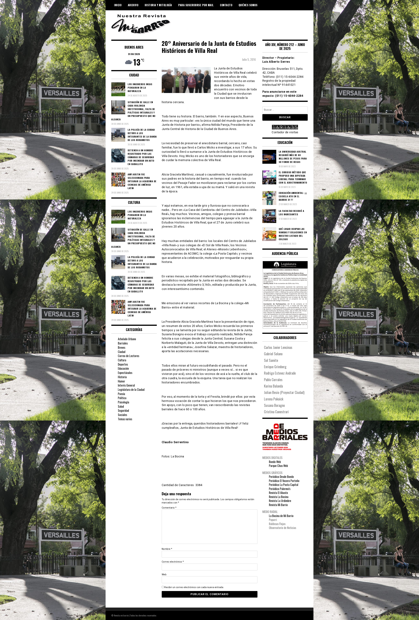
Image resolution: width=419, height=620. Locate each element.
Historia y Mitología (158, 5)
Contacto (226, 5)
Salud (121, 406)
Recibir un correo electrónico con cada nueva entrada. (194, 587)
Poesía (121, 394)
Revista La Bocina (278, 497)
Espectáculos (125, 372)
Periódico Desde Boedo (281, 476)
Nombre (167, 549)
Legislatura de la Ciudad (131, 389)
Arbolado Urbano (127, 339)
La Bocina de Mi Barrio (281, 516)
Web (164, 574)
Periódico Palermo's (279, 489)
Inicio (117, 5)
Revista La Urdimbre (280, 501)
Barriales (123, 343)
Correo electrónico (173, 561)
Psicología (123, 402)
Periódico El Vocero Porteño (284, 481)
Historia (122, 377)
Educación (123, 368)
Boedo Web (275, 462)
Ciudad (121, 352)
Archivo (133, 5)
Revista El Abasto (278, 492)
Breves (121, 347)
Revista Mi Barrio (278, 505)
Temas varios (125, 419)
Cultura (122, 360)
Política (122, 398)
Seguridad (123, 410)
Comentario (169, 507)
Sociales (122, 415)
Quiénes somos (248, 5)
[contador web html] (285, 127)
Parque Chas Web (278, 465)
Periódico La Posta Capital (283, 484)
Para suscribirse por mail (196, 5)
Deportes (123, 364)
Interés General (126, 385)
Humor (121, 381)
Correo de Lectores (128, 356)
